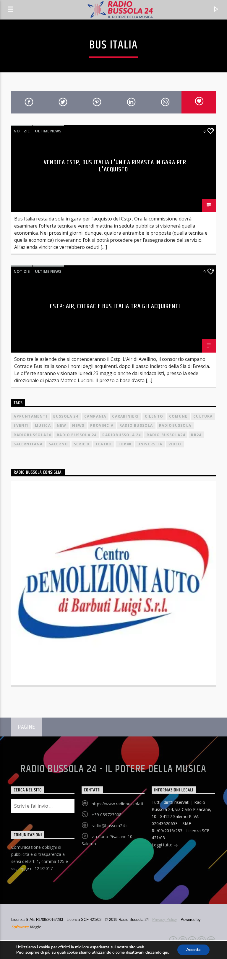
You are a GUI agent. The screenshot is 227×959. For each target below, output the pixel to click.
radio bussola (136, 425)
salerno (58, 444)
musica (43, 425)
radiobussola (175, 425)
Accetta (193, 949)
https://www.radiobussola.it (118, 804)
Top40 (125, 444)
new (62, 425)
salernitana (28, 444)
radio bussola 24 (76, 434)
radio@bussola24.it (110, 825)
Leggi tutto (163, 845)
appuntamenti (30, 416)
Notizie (22, 131)
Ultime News (48, 131)
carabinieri (125, 416)
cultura (203, 416)
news (78, 425)
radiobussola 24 (121, 434)
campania (95, 416)
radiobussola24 (32, 434)
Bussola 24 (65, 416)
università (150, 444)
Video (174, 444)
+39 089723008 (106, 814)
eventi (21, 425)
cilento (154, 416)
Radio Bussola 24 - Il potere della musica (113, 769)
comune (178, 416)
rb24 (196, 434)
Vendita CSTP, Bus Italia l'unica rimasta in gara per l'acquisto (115, 166)
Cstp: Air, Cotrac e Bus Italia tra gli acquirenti (115, 306)
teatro (103, 444)
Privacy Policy (164, 919)
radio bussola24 (166, 434)
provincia (102, 425)
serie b (81, 444)
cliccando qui (156, 952)
